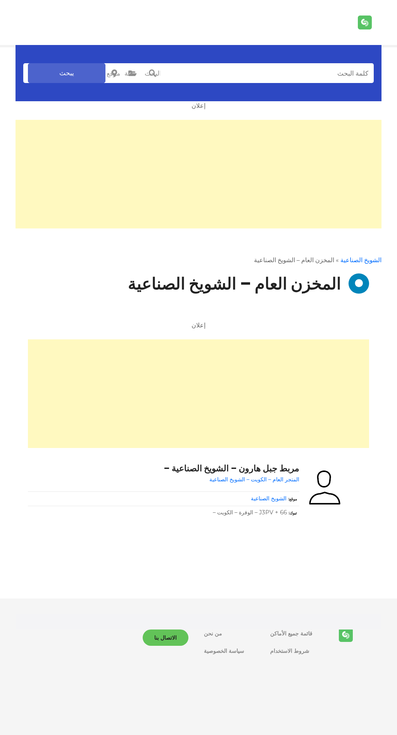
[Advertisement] (198, 174)
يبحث (66, 73)
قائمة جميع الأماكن (291, 633)
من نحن (213, 633)
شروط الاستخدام (289, 650)
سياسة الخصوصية (224, 650)
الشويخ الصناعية (360, 260)
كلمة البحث (152, 73)
